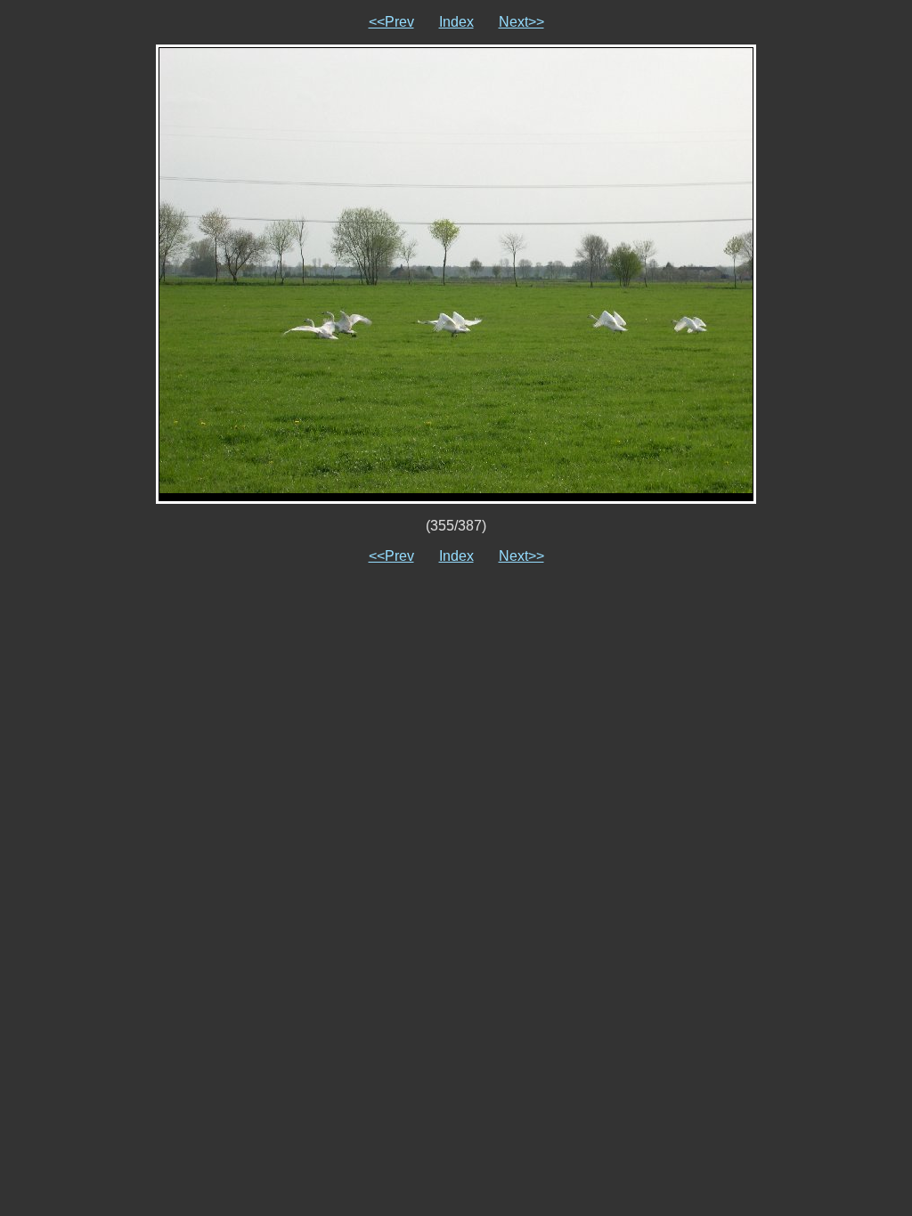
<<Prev (391, 21)
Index (456, 21)
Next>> (521, 21)
